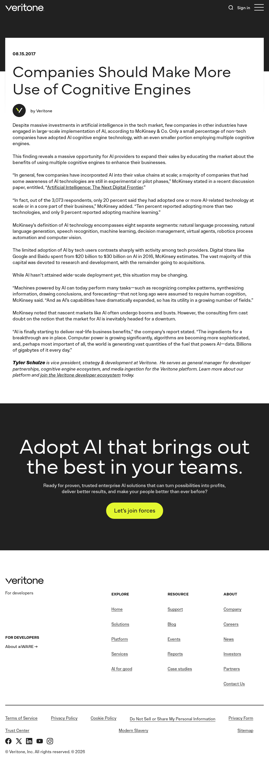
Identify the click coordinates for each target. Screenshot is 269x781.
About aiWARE (19, 646)
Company (232, 609)
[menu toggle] (259, 7)
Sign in (243, 7)
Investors (232, 654)
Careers (231, 624)
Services (119, 654)
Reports (175, 654)
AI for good (121, 669)
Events (174, 639)
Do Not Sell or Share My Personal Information (172, 719)
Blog (172, 624)
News (229, 639)
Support (175, 609)
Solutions (120, 624)
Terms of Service (21, 718)
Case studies (180, 669)
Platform (119, 639)
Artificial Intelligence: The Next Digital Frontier (95, 187)
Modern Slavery (133, 730)
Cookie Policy (103, 718)
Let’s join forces (134, 510)
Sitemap (245, 730)
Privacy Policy (64, 718)
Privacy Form (241, 718)
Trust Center (17, 730)
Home (117, 609)
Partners (232, 669)
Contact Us (234, 684)
